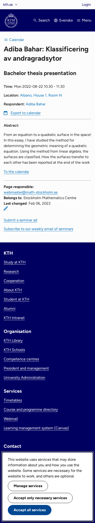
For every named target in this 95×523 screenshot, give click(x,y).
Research (11, 271)
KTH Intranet (14, 318)
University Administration (24, 377)
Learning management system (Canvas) (36, 428)
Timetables (13, 400)
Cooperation (14, 281)
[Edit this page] (6, 208)
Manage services (28, 486)
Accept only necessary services (40, 498)
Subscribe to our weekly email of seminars (38, 229)
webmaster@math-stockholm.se (31, 192)
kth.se (8, 4)
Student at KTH (16, 299)
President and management (26, 368)
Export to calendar (26, 113)
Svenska (66, 20)
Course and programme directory (31, 409)
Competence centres (21, 359)
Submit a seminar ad (20, 220)
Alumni (9, 308)
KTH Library (13, 340)
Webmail (11, 419)
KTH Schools (14, 350)
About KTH (13, 290)
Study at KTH (15, 262)
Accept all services (30, 510)
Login (86, 4)
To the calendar (16, 171)
